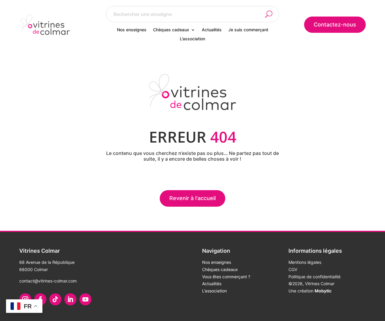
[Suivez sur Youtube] (85, 299)
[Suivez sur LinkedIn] (70, 299)
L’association (192, 39)
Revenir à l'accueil (192, 198)
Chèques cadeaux (171, 30)
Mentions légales (304, 262)
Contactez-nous (335, 24)
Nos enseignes (131, 30)
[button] (272, 14)
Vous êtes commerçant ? (226, 276)
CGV (292, 269)
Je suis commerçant (248, 30)
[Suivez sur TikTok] (55, 299)
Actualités (212, 30)
